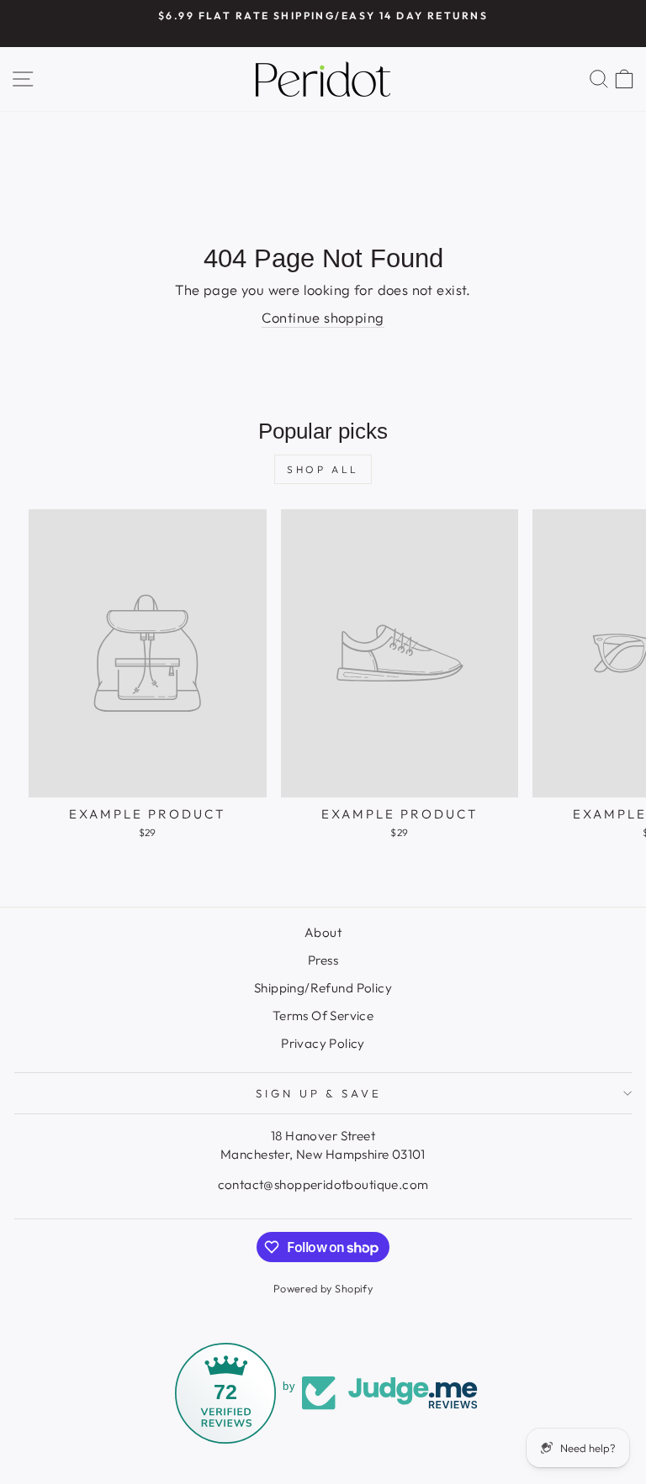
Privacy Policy (323, 1043)
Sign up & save (319, 1093)
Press (323, 960)
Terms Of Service (323, 1016)
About (323, 932)
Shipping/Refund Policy (323, 988)
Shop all (323, 469)
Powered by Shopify (323, 1288)
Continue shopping (323, 317)
